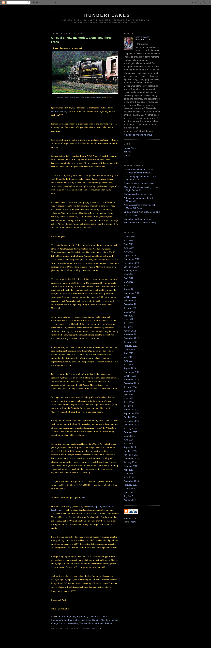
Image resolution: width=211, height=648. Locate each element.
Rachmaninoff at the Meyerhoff (138, 194)
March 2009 (129, 236)
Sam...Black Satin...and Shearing (140, 222)
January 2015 (130, 428)
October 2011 (130, 297)
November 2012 (131, 334)
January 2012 (130, 308)
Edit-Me (127, 151)
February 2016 (130, 466)
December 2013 (131, 383)
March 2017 (129, 488)
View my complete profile (138, 135)
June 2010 (129, 248)
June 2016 (129, 477)
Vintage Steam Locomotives (64, 623)
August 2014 (130, 409)
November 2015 (131, 455)
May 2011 (128, 282)
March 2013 (129, 349)
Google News (130, 148)
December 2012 (131, 338)
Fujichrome (82, 616)
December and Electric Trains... (139, 219)
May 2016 (128, 473)
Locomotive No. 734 (90, 620)
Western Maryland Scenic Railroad (95, 623)
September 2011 (131, 293)
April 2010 (128, 244)
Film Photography (67, 616)
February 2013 (130, 346)
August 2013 (130, 368)
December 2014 (131, 424)
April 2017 (128, 492)
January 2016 (130, 462)
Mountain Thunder (109, 620)
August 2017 (130, 500)
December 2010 (131, 267)
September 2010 (131, 259)
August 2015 (130, 447)
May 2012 (128, 319)
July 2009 (128, 240)
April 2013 (128, 353)
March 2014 (129, 391)
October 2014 (130, 417)
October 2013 (130, 376)
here (83, 497)
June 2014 (129, 402)
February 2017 (130, 485)
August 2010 (130, 255)
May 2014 (128, 398)
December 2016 (131, 481)
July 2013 (128, 364)
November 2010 (131, 263)
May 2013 (128, 357)
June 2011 (128, 285)
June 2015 (129, 440)
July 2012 (128, 327)
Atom (133, 522)
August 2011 (130, 289)
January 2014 (130, 387)
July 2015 (128, 443)
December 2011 (131, 304)
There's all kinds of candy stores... (140, 183)
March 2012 (129, 312)
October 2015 (130, 451)
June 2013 (129, 361)
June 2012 (129, 323)
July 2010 (128, 252)
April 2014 (128, 394)
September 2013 (131, 372)
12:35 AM (85, 628)
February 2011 (130, 270)
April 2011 (128, 278)
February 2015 (130, 432)
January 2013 (130, 342)
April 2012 (128, 315)
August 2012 (130, 331)
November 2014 (131, 421)
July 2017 (128, 496)
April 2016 (128, 470)
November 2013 (131, 379)
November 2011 (131, 300)
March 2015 (129, 436)
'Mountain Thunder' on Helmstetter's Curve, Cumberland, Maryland (80, 97)
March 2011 (129, 274)
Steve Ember (142, 37)
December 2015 (131, 458)
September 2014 (131, 413)
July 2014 (128, 406)
